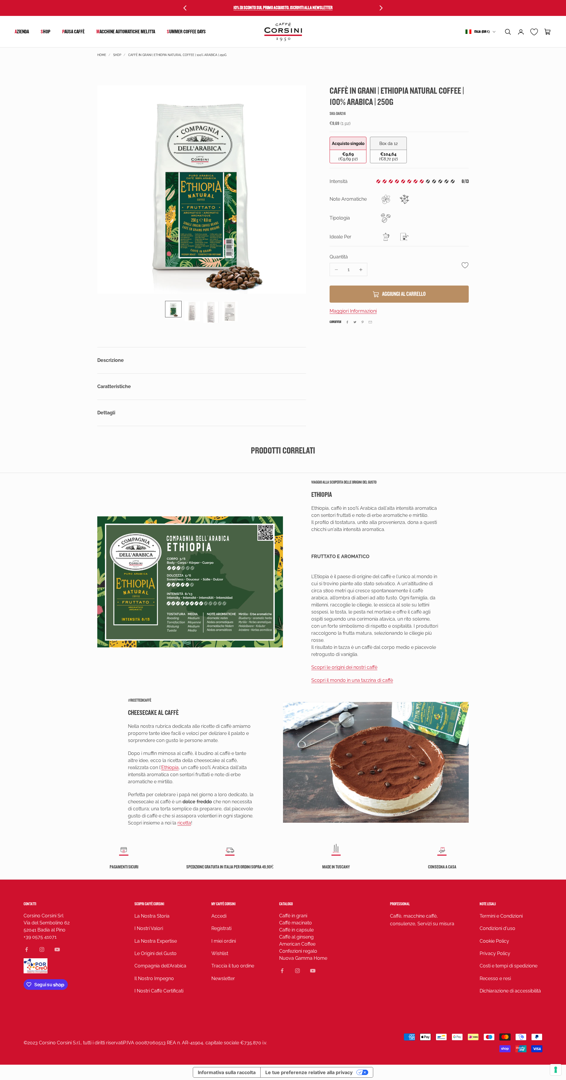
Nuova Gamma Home (303, 958)
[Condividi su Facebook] (347, 322)
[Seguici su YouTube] (57, 949)
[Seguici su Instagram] (42, 949)
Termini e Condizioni (501, 916)
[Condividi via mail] (370, 322)
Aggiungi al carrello (404, 294)
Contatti (30, 904)
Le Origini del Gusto (155, 953)
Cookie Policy (494, 941)
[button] (507, 31)
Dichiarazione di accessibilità (510, 991)
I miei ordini (223, 941)
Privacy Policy (495, 953)
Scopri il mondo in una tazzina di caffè (352, 680)
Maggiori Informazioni (353, 311)
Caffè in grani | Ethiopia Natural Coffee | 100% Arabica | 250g (177, 55)
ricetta (184, 823)
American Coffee (297, 944)
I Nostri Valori (148, 928)
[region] (201, 189)
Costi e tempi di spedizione (508, 966)
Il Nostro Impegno (154, 978)
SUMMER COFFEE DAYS (186, 31)
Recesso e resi (495, 978)
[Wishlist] (534, 31)
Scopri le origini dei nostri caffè (344, 667)
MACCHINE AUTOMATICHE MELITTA (125, 31)
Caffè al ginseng (296, 937)
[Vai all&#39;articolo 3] (211, 312)
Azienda (22, 31)
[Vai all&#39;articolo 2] (192, 311)
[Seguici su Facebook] (26, 949)
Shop (45, 31)
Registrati (221, 928)
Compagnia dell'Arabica (160, 966)
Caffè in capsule (296, 930)
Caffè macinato (295, 923)
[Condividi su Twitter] (355, 322)
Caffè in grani (293, 916)
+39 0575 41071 (40, 937)
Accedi (218, 916)
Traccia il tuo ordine (232, 966)
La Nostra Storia (152, 916)
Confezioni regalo (298, 951)
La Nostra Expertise (155, 941)
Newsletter (223, 978)
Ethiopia (170, 767)
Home (101, 55)
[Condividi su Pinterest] (362, 322)
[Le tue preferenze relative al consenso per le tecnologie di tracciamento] (555, 1069)
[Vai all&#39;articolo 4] (230, 311)
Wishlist (219, 953)
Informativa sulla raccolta (227, 1072)
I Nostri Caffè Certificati (158, 991)
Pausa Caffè (73, 31)
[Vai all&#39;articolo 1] (173, 309)
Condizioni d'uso (497, 928)
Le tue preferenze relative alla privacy (309, 1072)
